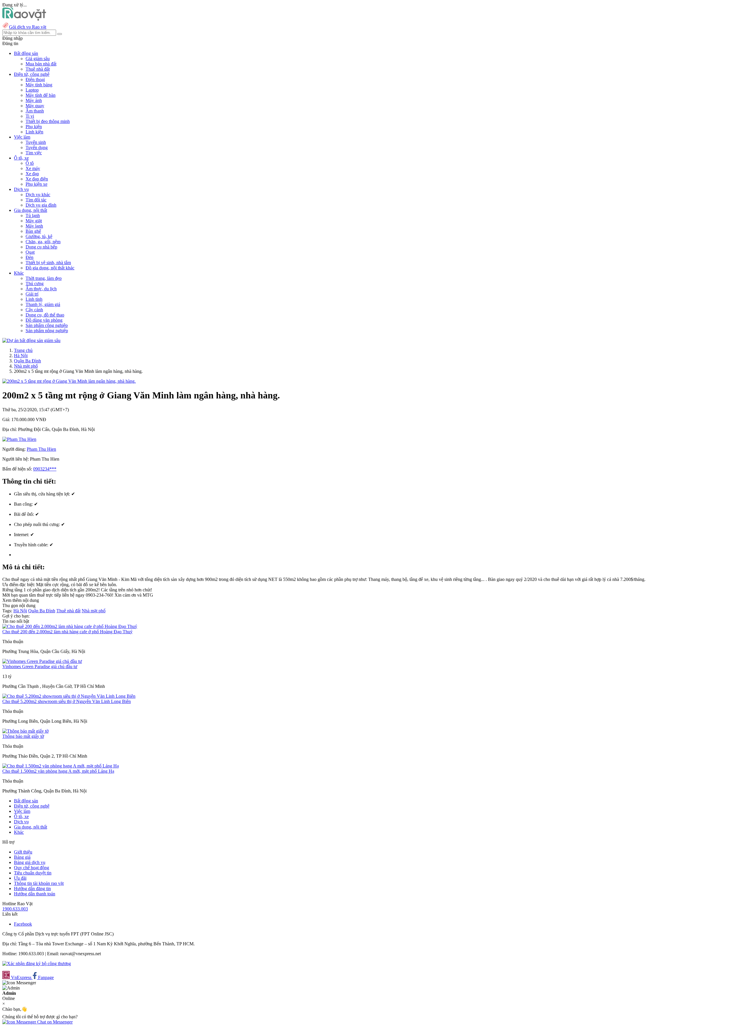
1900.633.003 (15, 908)
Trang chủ (23, 350)
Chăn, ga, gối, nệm (43, 241)
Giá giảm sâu (38, 58)
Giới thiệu (23, 851)
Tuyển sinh (36, 142)
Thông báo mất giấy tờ (23, 736)
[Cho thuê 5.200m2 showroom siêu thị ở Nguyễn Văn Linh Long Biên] (68, 696)
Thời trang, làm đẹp (44, 278)
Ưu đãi (20, 878)
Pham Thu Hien (41, 449)
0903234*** (44, 468)
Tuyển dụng (37, 147)
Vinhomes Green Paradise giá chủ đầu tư (39, 666)
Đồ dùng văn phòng (44, 320)
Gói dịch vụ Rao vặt (27, 26)
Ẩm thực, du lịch (41, 288)
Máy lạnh (34, 225)
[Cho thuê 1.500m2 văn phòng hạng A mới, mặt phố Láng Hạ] (60, 765)
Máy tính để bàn (41, 95)
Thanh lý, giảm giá (43, 304)
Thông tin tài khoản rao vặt (39, 883)
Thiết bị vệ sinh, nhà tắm (48, 262)
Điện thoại (35, 79)
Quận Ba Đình (27, 360)
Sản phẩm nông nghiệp (47, 330)
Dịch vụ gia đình (41, 205)
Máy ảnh (34, 100)
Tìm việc (34, 152)
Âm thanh (35, 110)
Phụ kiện (34, 126)
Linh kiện (34, 131)
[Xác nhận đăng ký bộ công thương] (36, 963)
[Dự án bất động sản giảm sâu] (31, 340)
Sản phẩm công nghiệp (47, 325)
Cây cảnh (34, 309)
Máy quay (35, 105)
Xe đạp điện (37, 178)
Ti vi (30, 116)
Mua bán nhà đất (41, 63)
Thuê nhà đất (38, 69)
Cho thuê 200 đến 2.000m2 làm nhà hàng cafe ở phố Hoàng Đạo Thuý (67, 631)
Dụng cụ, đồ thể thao (45, 314)
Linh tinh (34, 299)
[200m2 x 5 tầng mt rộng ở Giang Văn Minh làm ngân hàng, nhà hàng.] (69, 381)
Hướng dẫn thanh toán (34, 893)
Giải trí (32, 293)
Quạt (30, 252)
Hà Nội (21, 355)
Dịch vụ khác (38, 194)
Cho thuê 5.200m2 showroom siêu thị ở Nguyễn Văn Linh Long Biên (66, 701)
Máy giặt (34, 220)
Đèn (29, 257)
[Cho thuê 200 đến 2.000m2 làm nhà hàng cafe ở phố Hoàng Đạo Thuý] (69, 626)
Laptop (32, 89)
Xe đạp (32, 173)
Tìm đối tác (36, 199)
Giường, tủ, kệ (39, 236)
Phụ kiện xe (36, 184)
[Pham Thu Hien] (19, 439)
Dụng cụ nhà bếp (41, 246)
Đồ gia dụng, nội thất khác (50, 267)
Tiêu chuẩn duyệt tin (32, 872)
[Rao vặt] (24, 19)
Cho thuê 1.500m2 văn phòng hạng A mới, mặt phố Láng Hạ (58, 771)
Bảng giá (22, 857)
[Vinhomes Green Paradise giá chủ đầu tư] (42, 661)
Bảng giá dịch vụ (29, 862)
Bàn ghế (33, 231)
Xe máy (33, 168)
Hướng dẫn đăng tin (32, 888)
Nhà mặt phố (26, 366)
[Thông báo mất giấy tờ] (25, 731)
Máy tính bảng (39, 84)
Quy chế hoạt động (31, 867)
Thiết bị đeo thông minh (48, 121)
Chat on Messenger (54, 1021)
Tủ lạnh (33, 215)
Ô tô (30, 163)
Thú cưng (35, 283)
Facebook (23, 924)
